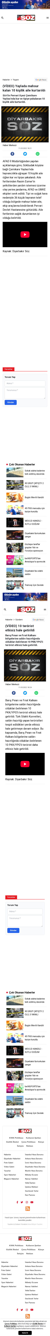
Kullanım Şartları (33, 1138)
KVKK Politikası (16, 1138)
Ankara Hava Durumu (34, 1159)
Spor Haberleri (10, 1175)
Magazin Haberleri (11, 1179)
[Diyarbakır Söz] (26, 18)
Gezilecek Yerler (31, 1191)
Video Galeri (9, 1167)
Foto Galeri (8, 1163)
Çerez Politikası (28, 1142)
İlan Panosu (30, 1195)
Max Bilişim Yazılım (35, 1224)
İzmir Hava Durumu (33, 1163)
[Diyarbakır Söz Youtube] (32, 1202)
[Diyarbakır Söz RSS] (27, 1208)
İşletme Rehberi (31, 1187)
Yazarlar (7, 1171)
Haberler (6, 80)
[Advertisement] (25, 50)
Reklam (29, 1146)
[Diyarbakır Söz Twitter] (22, 1202)
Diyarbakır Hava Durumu (35, 1167)
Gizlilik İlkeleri (12, 1142)
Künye (41, 1142)
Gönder (10, 402)
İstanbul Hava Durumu (34, 1155)
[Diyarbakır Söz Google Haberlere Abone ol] (41, 80)
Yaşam (16, 80)
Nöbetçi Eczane (31, 1175)
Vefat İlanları (30, 1183)
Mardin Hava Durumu (34, 1171)
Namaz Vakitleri (31, 1179)
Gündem (19, 620)
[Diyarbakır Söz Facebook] (17, 1202)
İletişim (20, 1146)
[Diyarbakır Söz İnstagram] (27, 1202)
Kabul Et (25, 1333)
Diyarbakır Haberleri (12, 1159)
